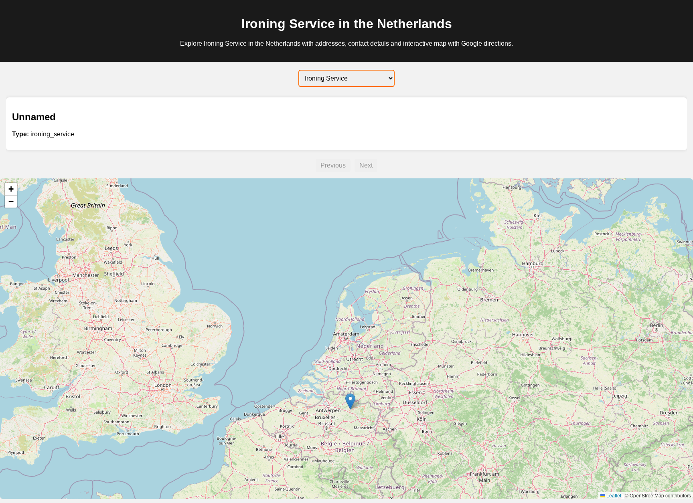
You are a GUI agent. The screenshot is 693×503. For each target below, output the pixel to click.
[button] (350, 401)
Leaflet (613, 495)
